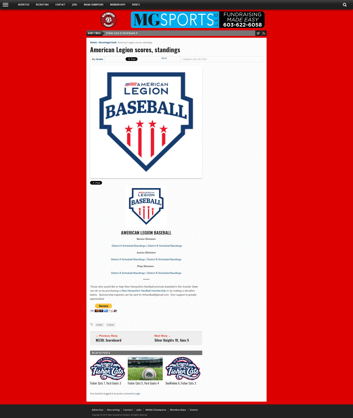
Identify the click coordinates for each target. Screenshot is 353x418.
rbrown (99, 59)
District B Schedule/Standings (165, 245)
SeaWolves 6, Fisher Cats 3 (121, 33)
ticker (110, 324)
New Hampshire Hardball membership (144, 290)
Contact (60, 4)
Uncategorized (107, 42)
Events (136, 4)
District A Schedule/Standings (129, 245)
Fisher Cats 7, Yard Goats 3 (105, 383)
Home (93, 42)
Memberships (117, 4)
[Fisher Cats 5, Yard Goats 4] (145, 379)
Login (137, 393)
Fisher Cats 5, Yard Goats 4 (143, 383)
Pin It (164, 58)
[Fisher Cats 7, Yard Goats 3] (107, 379)
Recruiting (42, 4)
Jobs (74, 4)
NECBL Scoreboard (108, 340)
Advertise (23, 4)
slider (99, 324)
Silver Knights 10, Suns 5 (171, 340)
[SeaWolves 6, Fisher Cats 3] (182, 379)
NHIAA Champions (94, 4)
